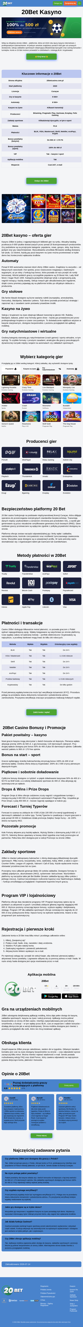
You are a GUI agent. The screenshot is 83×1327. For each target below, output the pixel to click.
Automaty (70, 369)
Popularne (9, 369)
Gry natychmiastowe (48, 369)
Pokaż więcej (41, 1135)
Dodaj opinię (68, 1085)
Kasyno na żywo (29, 369)
